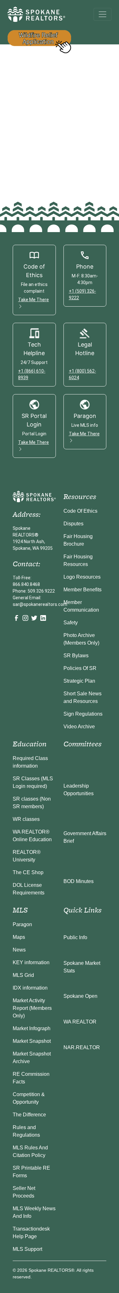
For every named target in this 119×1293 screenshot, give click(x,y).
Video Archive (79, 726)
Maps (19, 937)
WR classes (26, 819)
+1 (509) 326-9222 (82, 294)
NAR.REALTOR (81, 1047)
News (19, 949)
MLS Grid (23, 975)
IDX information (30, 988)
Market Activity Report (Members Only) (32, 1008)
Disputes (73, 523)
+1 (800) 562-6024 (82, 374)
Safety (70, 622)
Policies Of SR (79, 668)
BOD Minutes (78, 881)
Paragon (22, 924)
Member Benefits (82, 589)
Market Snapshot (32, 1041)
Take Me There (33, 299)
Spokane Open (80, 996)
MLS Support (27, 1249)
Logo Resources (82, 577)
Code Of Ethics (80, 511)
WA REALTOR (79, 1021)
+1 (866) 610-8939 (31, 374)
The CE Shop (28, 872)
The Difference (29, 1114)
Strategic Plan (79, 681)
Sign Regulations (82, 714)
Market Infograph (31, 1028)
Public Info (75, 937)
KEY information (31, 962)
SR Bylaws (76, 655)
